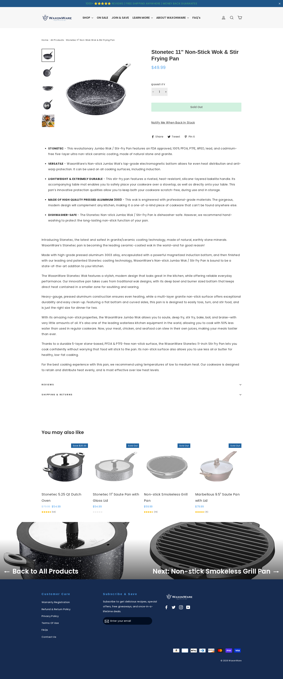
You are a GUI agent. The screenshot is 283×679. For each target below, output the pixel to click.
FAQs (45, 630)
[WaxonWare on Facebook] (166, 607)
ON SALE (102, 18)
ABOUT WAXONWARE (171, 18)
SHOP (87, 18)
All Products (57, 40)
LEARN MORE (141, 18)
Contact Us (49, 637)
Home (45, 40)
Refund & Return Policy (56, 609)
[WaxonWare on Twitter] (174, 607)
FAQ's (196, 18)
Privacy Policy (50, 616)
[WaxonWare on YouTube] (188, 607)
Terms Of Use (50, 623)
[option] (98, 89)
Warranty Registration (56, 602)
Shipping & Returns (57, 394)
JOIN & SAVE (120, 18)
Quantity (158, 84)
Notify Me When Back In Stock (173, 123)
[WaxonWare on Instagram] (181, 607)
